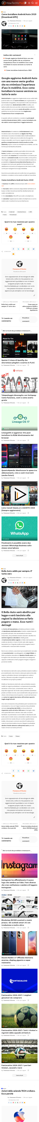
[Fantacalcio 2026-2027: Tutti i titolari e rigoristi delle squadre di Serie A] (20, 1016)
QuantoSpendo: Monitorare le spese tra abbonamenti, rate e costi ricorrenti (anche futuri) (19, 472)
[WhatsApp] (15, 26)
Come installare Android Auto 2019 (18, 70)
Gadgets (6, 916)
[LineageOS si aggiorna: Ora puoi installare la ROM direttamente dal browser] (20, 418)
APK (31, 212)
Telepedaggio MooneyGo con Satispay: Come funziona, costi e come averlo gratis (19, 397)
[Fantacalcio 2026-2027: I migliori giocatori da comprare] (20, 981)
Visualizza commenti (25, 319)
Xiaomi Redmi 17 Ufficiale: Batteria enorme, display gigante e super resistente (17, 960)
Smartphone (7, 953)
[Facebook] (9, 26)
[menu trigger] (36, 3)
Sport (6, 991)
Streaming (7, 503)
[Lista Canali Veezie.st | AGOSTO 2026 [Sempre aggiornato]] (20, 493)
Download (13, 214)
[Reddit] (20, 26)
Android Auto (22, 212)
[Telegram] (22, 26)
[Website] (34, 295)
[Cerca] (32, 3)
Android (12, 212)
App (5, 356)
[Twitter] (11, 26)
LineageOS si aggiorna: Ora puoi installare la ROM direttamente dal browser (18, 435)
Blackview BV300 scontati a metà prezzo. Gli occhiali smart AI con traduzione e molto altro (17, 922)
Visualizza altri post (19, 271)
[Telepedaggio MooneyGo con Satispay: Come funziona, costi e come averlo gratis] (20, 381)
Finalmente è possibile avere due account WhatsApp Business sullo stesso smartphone (17, 545)
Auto (4, 11)
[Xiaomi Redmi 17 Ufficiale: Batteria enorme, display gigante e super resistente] (20, 943)
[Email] (24, 26)
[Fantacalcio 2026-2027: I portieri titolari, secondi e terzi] (20, 1051)
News (5, 391)
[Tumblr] (18, 26)
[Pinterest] (13, 26)
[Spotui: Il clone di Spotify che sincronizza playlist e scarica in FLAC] (20, 346)
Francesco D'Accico (15, 20)
